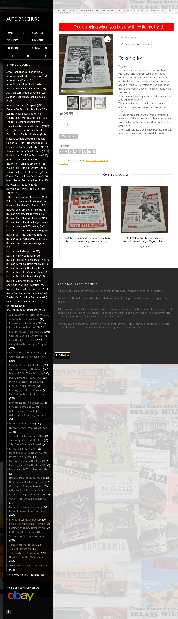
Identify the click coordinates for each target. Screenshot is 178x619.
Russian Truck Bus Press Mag (22, 276)
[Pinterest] (80, 151)
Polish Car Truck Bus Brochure (22, 201)
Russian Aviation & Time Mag (22, 226)
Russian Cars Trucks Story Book (23, 238)
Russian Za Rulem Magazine (22, 280)
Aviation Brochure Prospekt (21, 105)
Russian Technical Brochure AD (23, 268)
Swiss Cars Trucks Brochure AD (23, 293)
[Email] (61, 151)
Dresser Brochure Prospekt (24, 381)
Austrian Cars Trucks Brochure (23, 92)
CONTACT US (39, 48)
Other (9, 193)
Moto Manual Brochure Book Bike (24, 180)
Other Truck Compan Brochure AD (27, 498)
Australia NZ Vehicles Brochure (23, 88)
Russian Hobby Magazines (20, 251)
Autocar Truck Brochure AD (24, 319)
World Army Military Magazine (22, 574)
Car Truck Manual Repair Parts (23, 122)
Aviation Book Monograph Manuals (25, 96)
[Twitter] (66, 151)
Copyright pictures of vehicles (23, 130)
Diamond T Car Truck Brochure (26, 373)
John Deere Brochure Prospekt (25, 444)
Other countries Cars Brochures (23, 197)
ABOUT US (38, 32)
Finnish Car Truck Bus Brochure (23, 142)
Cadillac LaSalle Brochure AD (25, 335)
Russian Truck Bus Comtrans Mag (24, 272)
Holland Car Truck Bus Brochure (24, 155)
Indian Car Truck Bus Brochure (23, 163)
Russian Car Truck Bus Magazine (24, 234)
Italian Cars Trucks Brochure (22, 167)
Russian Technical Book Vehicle (24, 264)
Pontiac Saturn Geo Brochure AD (27, 528)
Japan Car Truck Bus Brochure (22, 172)
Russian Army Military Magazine (23, 218)
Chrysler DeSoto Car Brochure (25, 365)
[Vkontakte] (94, 151)
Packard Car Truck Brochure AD (26, 507)
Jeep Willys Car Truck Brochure (26, 440)
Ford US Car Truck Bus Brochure (26, 394)
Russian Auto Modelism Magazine (25, 222)
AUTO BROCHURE (23, 19)
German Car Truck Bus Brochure (23, 151)
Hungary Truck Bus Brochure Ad (23, 159)
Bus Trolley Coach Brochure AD (26, 331)
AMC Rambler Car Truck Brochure (27, 315)
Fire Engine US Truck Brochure (25, 390)
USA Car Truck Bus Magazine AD (26, 557)
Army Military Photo (17, 80)
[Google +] (76, 151)
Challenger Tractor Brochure (25, 352)
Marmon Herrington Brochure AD (27, 461)
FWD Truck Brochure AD (22, 406)
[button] (107, 39)
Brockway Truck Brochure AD (25, 323)
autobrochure (31, 587)
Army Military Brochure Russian (23, 76)
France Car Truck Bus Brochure (23, 147)
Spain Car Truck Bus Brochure (22, 284)
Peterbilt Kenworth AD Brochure (27, 511)
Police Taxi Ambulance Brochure (27, 523)
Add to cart (70, 136)
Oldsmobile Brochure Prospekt (26, 486)
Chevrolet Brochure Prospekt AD (27, 356)
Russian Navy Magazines (20, 255)
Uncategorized (14, 305)
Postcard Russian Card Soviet (22, 205)
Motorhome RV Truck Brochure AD (28, 469)
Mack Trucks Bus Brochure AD (25, 452)
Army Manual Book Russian (21, 71)
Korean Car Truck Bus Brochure (23, 176)
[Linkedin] (90, 151)
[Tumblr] (85, 151)
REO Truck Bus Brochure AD (24, 532)
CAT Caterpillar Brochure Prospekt (28, 344)
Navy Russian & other (18, 184)
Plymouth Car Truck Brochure (25, 519)
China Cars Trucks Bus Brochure (23, 126)
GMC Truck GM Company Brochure (27, 415)
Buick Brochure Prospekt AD (24, 327)
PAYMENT (37, 40)
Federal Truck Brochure (22, 386)
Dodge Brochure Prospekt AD (25, 377)
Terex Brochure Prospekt (23, 544)
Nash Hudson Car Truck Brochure (27, 477)
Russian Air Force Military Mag (23, 213)
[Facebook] (71, 151)
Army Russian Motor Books (21, 84)
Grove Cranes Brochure (22, 423)
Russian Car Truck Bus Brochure (24, 230)
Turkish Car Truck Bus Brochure (23, 297)
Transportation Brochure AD (24, 553)
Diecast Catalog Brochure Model (24, 138)
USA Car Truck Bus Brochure (21, 310)
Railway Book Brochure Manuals (24, 209)
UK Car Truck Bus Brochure (21, 301)
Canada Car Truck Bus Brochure (23, 109)
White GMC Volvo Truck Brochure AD (29, 565)
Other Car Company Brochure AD (27, 494)
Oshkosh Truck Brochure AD (24, 490)
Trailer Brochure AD (20, 548)
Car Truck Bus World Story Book (23, 117)
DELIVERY (12, 40)
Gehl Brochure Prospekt (22, 411)
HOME (9, 32)
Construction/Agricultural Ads (25, 369)
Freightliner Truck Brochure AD (26, 402)
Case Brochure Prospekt (22, 340)
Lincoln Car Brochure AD (22, 448)
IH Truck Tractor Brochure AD (25, 436)
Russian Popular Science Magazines (26, 259)
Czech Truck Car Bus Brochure (22, 134)
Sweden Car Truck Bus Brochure (24, 289)
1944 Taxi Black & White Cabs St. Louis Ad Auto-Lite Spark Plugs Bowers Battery (87, 239)
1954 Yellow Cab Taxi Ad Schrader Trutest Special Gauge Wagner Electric (144, 239)
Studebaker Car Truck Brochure (26, 536)
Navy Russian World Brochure (22, 188)
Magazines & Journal (21, 457)
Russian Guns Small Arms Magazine (26, 243)
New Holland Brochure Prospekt (27, 482)
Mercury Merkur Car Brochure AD (27, 465)
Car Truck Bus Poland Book (21, 113)
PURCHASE (12, 48)
